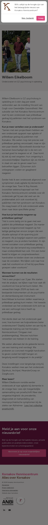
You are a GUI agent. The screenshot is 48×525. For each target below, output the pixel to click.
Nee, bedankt (28, 18)
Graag (40, 18)
